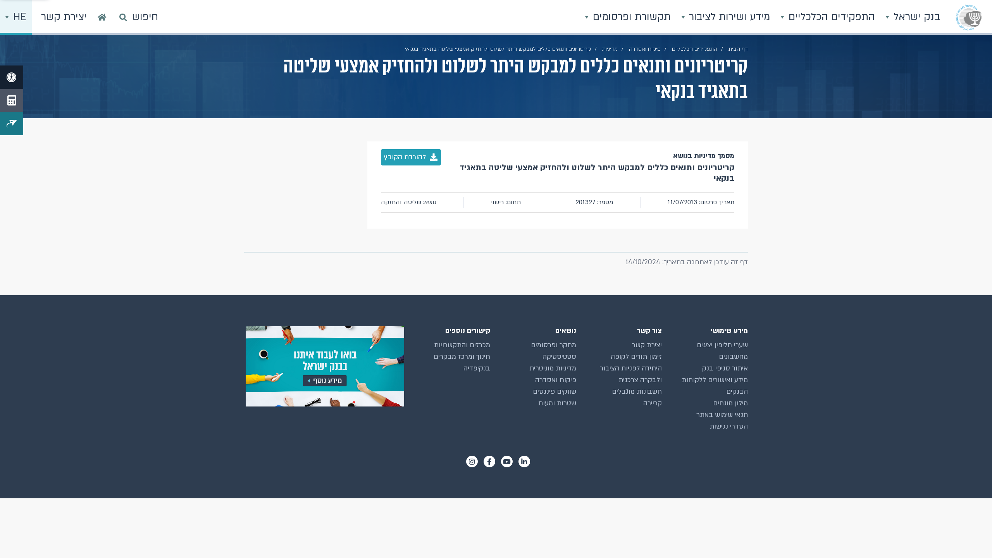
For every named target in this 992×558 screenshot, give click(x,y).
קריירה (652, 403)
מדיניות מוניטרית (552, 368)
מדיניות (610, 49)
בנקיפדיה (476, 368)
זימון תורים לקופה (636, 356)
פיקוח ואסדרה (555, 379)
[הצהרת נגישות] (11, 77)
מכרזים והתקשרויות (462, 345)
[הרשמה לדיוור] (11, 123)
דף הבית (738, 49)
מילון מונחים (730, 403)
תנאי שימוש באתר (722, 414)
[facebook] (489, 461)
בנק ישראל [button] (915, 17)
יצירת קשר (647, 345)
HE (18, 17)
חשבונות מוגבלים (637, 391)
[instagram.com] (472, 461)
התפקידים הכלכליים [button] (830, 17)
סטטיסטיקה (559, 356)
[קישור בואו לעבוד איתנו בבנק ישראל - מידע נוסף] (324, 366)
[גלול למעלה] (970, 536)
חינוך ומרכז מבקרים (462, 356)
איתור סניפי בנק (725, 368)
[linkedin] (524, 461)
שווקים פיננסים (554, 391)
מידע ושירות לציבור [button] (728, 17)
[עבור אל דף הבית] (102, 17)
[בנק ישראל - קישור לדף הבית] (968, 17)
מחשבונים (733, 356)
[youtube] (507, 461)
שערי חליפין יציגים (722, 345)
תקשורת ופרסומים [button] (630, 17)
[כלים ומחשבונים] (11, 100)
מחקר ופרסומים (553, 345)
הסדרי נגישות (729, 426)
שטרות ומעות (557, 403)
